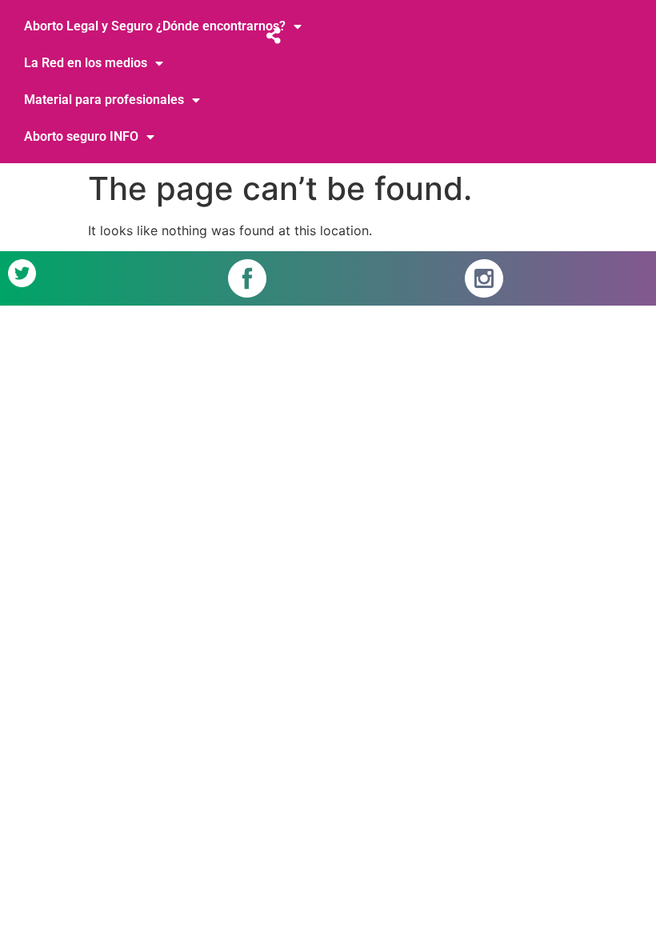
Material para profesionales (104, 99)
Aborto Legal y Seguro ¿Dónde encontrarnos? (155, 26)
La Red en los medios (85, 62)
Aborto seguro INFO (81, 136)
